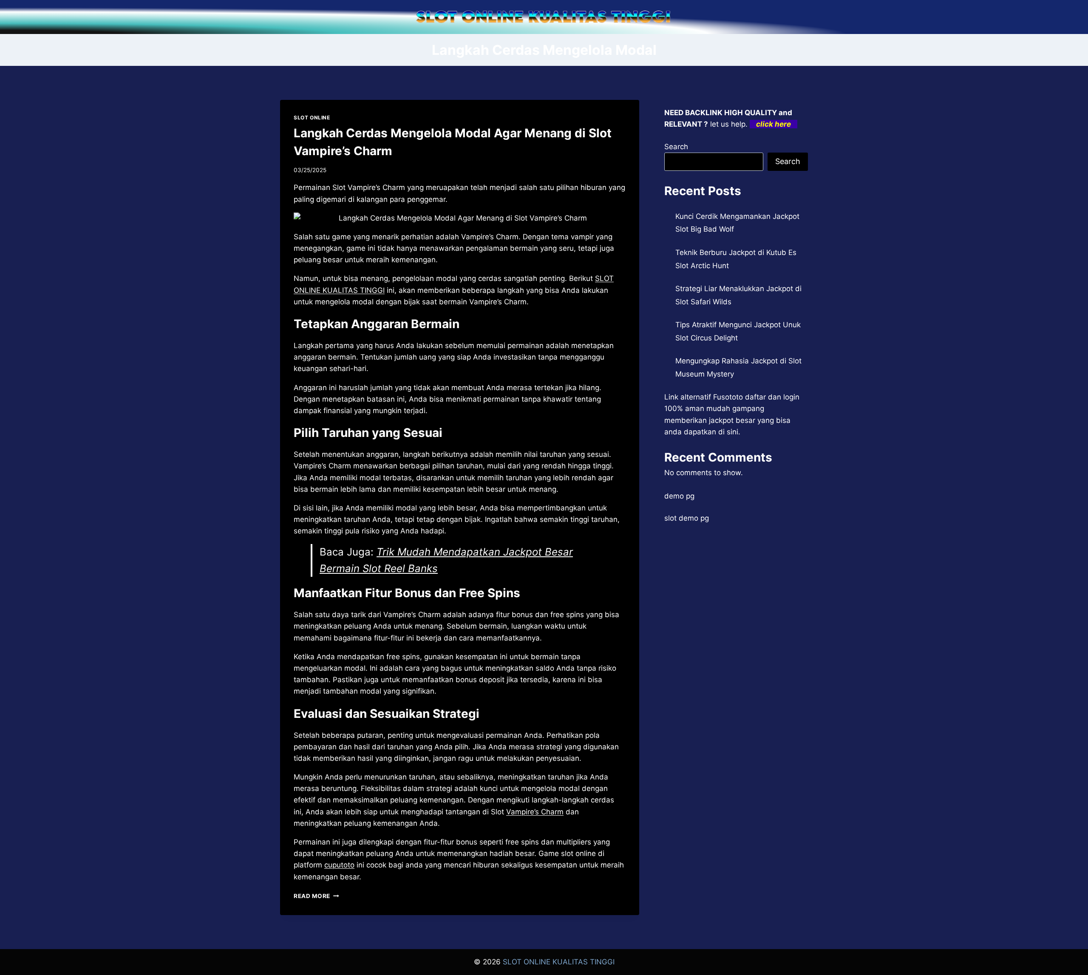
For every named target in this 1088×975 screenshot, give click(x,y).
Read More (316, 896)
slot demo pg (686, 518)
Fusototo (728, 397)
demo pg (679, 496)
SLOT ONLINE (312, 117)
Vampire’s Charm (535, 812)
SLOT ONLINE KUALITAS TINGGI (559, 962)
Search (676, 146)
